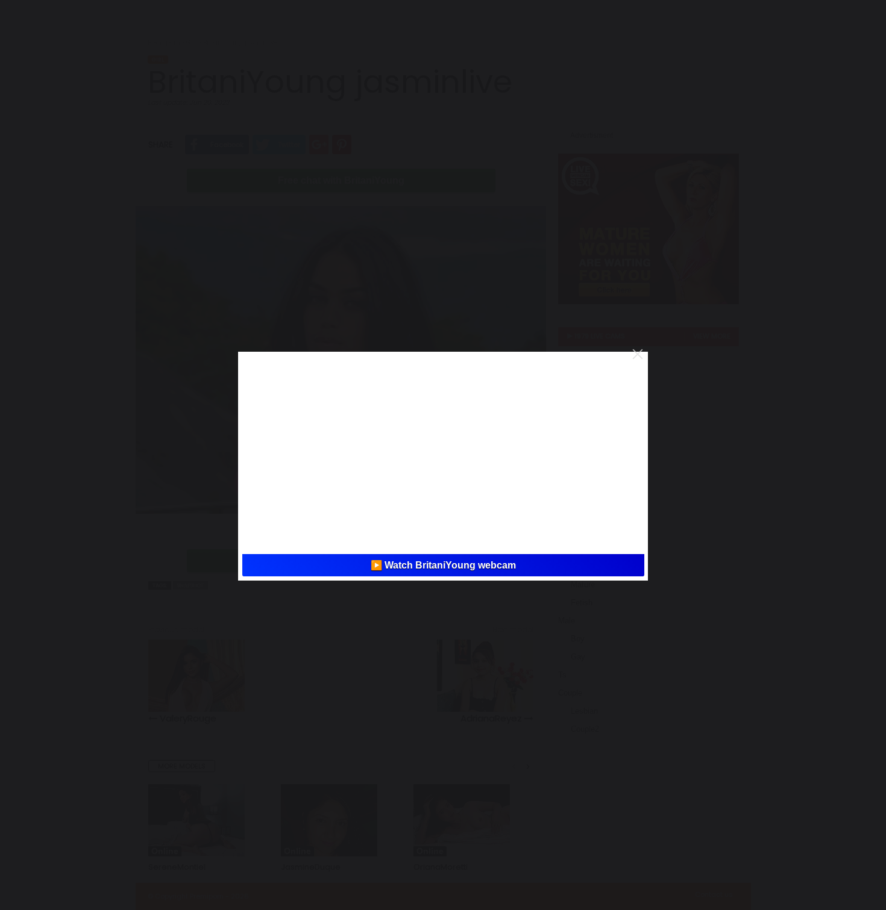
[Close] (637, 354)
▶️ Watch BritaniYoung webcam (443, 565)
